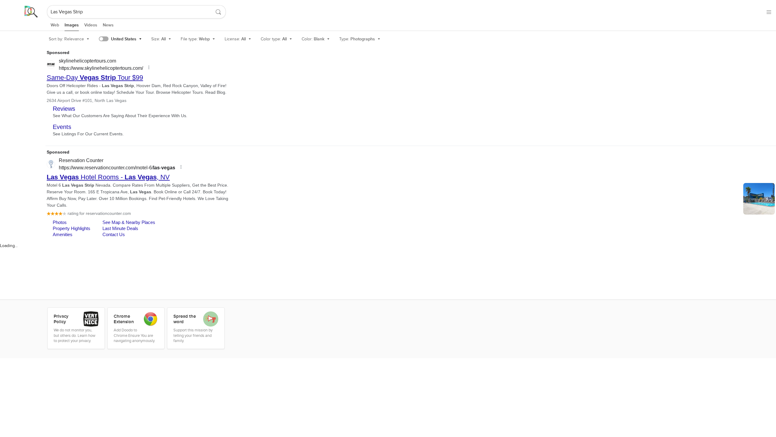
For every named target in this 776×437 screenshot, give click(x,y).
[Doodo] (24, 12)
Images (72, 25)
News (108, 25)
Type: (357, 39)
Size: (158, 39)
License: (235, 39)
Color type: (274, 39)
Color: (313, 39)
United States (123, 39)
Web (55, 25)
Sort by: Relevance (66, 39)
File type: (195, 39)
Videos (90, 25)
